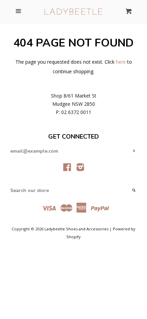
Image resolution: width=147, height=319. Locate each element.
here (121, 62)
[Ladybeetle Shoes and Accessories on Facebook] (67, 168)
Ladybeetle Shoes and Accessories (76, 228)
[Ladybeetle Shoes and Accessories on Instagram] (80, 168)
